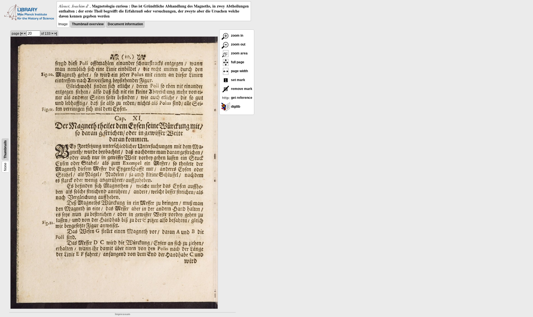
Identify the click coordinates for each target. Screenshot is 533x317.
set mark (237, 80)
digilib (235, 107)
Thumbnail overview (88, 24)
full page (237, 62)
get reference (241, 98)
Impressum (122, 314)
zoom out (237, 44)
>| (55, 34)
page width (239, 71)
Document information (125, 24)
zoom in (236, 35)
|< (21, 34)
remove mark (241, 89)
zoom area (239, 53)
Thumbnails (5, 149)
